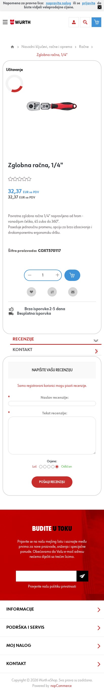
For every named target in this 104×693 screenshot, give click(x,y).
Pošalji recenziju (52, 482)
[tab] (55, 339)
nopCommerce (61, 686)
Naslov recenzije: (55, 397)
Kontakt (22, 350)
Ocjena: (52, 461)
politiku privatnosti (63, 586)
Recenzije (23, 339)
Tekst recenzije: (54, 413)
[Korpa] (96, 22)
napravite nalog (58, 3)
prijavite (88, 3)
